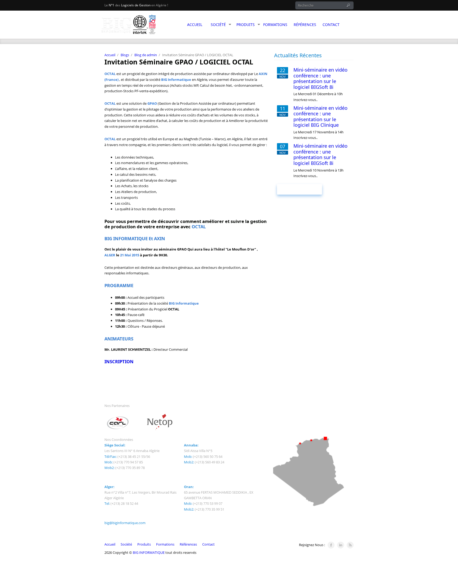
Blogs (125, 54)
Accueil (194, 24)
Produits (245, 24)
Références (305, 24)
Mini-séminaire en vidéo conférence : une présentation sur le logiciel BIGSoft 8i (320, 78)
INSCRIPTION (119, 361)
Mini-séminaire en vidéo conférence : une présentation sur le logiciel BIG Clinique (320, 116)
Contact (331, 24)
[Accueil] (141, 25)
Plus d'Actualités (299, 189)
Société (218, 24)
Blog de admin (145, 54)
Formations (275, 24)
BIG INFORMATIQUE (149, 552)
